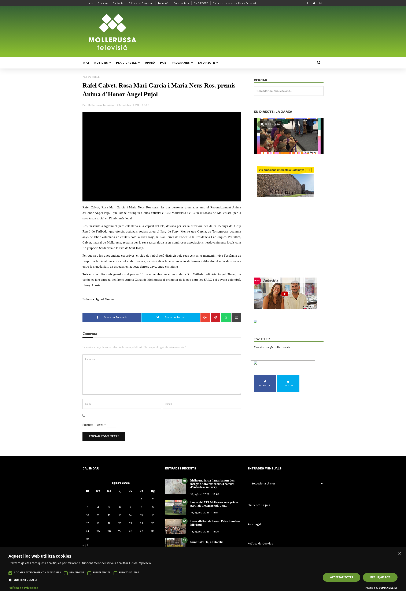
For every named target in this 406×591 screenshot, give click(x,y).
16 (153, 515)
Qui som (103, 3)
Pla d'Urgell (91, 77)
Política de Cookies (260, 543)
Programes (181, 62)
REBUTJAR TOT (380, 577)
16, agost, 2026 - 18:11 (204, 512)
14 (130, 515)
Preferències (101, 572)
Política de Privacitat (141, 3)
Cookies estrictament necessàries (37, 572)
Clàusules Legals (258, 505)
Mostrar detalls (25, 580)
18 (98, 523)
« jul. (85, 545)
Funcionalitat (129, 572)
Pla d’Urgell (126, 62)
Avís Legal (254, 524)
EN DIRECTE (201, 3)
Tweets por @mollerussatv (272, 347)
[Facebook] (307, 3)
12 (109, 515)
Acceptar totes (341, 577)
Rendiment (76, 572)
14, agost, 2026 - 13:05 (204, 531)
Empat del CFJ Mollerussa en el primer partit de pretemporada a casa (214, 504)
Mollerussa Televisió (101, 105)
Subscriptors (181, 3)
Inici (90, 3)
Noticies (101, 62)
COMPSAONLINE (388, 587)
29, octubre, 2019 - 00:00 (133, 105)
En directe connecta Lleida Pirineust (234, 3)
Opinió (150, 62)
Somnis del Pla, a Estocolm (206, 542)
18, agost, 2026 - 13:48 (204, 494)
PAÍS (163, 62)
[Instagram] (320, 3)
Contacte (118, 3)
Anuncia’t (163, 3)
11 (98, 515)
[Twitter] (314, 3)
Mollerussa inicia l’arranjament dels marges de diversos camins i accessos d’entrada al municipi (212, 484)
